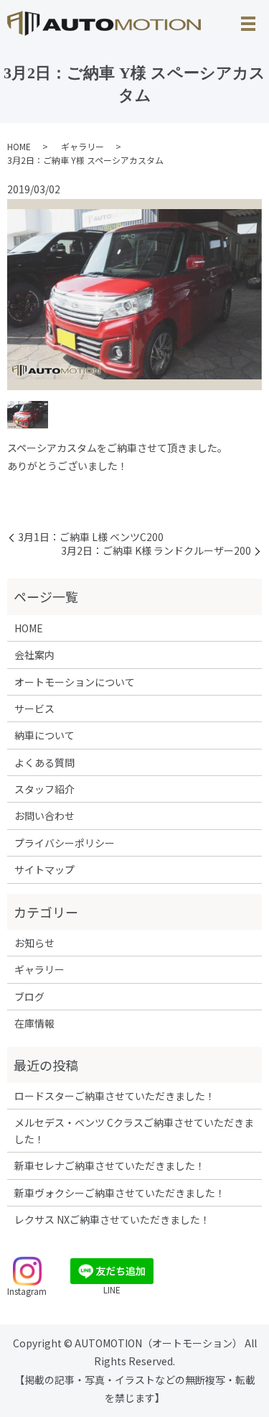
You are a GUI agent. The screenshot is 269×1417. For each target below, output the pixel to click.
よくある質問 (44, 762)
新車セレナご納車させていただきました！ (109, 1165)
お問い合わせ (44, 815)
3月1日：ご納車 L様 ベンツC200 (91, 537)
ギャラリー (82, 146)
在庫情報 (34, 1023)
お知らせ (34, 943)
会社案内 (34, 654)
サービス (34, 708)
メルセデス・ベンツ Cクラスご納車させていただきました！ (134, 1130)
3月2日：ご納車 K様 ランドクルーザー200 (156, 551)
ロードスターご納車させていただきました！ (114, 1096)
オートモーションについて (74, 682)
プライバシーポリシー (64, 843)
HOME (19, 146)
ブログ (29, 996)
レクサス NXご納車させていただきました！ (112, 1219)
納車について (44, 735)
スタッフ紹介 (44, 789)
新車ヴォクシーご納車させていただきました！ (119, 1193)
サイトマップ (44, 869)
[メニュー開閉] (248, 24)
